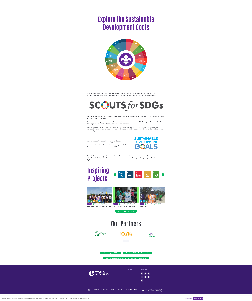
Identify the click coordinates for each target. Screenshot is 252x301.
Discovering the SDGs (110, 253)
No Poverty (129, 44)
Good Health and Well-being (138, 50)
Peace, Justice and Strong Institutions (117, 46)
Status (89, 290)
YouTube (142, 277)
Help (135, 289)
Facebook (145, 273)
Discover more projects (126, 211)
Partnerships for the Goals (123, 44)
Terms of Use (119, 289)
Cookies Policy (104, 289)
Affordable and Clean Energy (136, 71)
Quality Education (140, 56)
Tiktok (142, 280)
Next (163, 174)
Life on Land (113, 50)
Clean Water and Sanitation (139, 66)
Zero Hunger (134, 46)
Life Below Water (111, 55)
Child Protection (128, 289)
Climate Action (111, 61)
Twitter (148, 273)
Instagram (142, 273)
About (130, 269)
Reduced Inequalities (120, 74)
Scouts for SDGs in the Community (137, 253)
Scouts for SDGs (132, 272)
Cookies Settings (188, 298)
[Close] (249, 298)
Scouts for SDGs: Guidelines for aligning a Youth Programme (126, 258)
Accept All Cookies (198, 298)
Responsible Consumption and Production (112, 66)
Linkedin (145, 277)
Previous (115, 174)
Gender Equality (141, 61)
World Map (130, 277)
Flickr (148, 277)
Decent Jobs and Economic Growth (132, 74)
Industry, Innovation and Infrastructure (126, 74)
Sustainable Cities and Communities (116, 71)
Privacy (112, 289)
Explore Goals (131, 275)
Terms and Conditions (93, 289)
